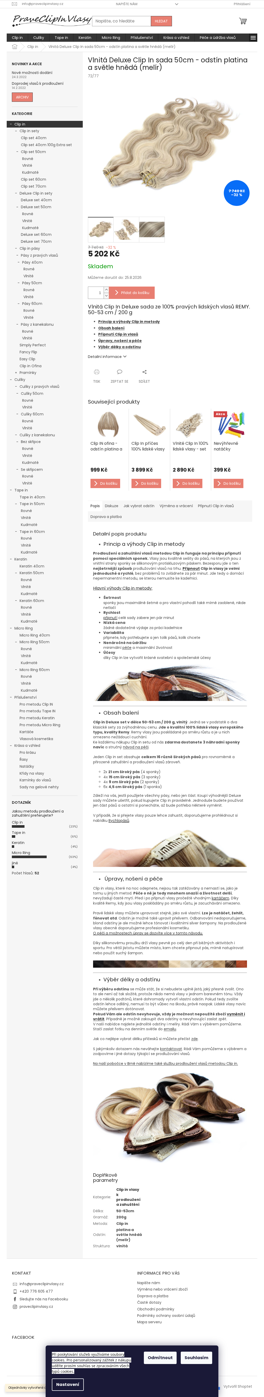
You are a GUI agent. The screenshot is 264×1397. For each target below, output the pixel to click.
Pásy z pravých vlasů (39, 255)
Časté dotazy (149, 1302)
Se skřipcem (32, 469)
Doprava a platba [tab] (106, 516)
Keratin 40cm (32, 566)
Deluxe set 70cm (36, 241)
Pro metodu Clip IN (36, 704)
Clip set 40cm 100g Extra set (46, 144)
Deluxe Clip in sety (36, 193)
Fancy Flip (28, 352)
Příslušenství (25, 697)
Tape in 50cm (32, 503)
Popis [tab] (95, 505)
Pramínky (28, 372)
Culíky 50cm (32, 393)
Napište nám (126, 4)
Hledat (161, 21)
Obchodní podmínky (155, 1309)
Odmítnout (160, 1358)
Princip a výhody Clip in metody (129, 321)
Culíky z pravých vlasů (39, 386)
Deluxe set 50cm (36, 207)
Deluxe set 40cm (36, 200)
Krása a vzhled (27, 745)
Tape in (21, 490)
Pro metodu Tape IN (37, 711)
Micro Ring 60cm (35, 669)
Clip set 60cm (33, 179)
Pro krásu (28, 752)
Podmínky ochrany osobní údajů (166, 1315)
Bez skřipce (31, 441)
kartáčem (220, 898)
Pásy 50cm (32, 283)
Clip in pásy (30, 248)
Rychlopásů (119, 820)
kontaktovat (171, 1048)
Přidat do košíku (135, 292)
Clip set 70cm (33, 186)
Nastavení (67, 1384)
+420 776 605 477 (36, 1291)
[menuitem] (17, 38)
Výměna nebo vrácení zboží (162, 1289)
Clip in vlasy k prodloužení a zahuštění (128, 1197)
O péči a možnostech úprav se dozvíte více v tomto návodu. (148, 933)
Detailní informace (105, 356)
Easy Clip (27, 359)
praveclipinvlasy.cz (36, 1306)
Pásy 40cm (32, 262)
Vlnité (27, 165)
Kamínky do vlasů (35, 780)
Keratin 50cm (32, 572)
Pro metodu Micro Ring (40, 724)
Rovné (27, 158)
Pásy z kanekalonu (37, 324)
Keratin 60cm (32, 600)
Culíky (19, 379)
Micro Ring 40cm (35, 635)
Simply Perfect (33, 345)
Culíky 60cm (32, 414)
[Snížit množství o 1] (106, 296)
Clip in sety (29, 130)
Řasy (24, 759)
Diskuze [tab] (111, 505)
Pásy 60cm (32, 303)
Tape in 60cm (32, 531)
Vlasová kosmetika (36, 738)
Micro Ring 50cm (35, 642)
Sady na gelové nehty (39, 787)
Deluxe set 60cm (36, 234)
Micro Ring (23, 628)
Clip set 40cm (33, 137)
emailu (170, 1029)
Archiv (22, 97)
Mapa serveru (149, 1322)
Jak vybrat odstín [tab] (138, 505)
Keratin (20, 559)
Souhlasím (196, 1358)
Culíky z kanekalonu (37, 435)
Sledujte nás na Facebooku (44, 1299)
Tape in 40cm (32, 497)
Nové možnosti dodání (32, 73)
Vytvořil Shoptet (238, 1386)
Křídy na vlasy (32, 773)
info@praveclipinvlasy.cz (42, 1283)
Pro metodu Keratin (37, 718)
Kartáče (27, 731)
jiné (15, 863)
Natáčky (27, 766)
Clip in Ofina (31, 366)
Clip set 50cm (33, 151)
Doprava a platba (152, 1296)
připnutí (110, 617)
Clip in (19, 124)
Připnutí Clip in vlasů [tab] (216, 505)
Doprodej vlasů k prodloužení (37, 84)
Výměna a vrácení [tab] (176, 505)
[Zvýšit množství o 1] (106, 290)
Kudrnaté (30, 172)
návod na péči (135, 747)
